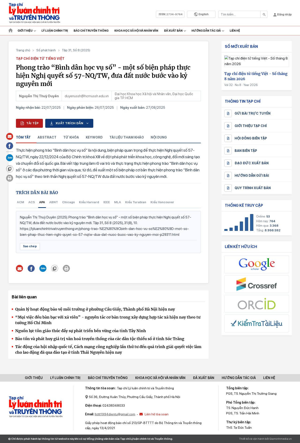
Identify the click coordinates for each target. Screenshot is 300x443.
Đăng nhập (284, 14)
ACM (20, 202)
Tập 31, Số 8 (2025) (76, 50)
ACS (31, 202)
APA (42, 202)
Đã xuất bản (173, 30)
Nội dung (159, 137)
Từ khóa (71, 137)
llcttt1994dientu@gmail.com (115, 414)
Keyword (94, 137)
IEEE (106, 202)
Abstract (47, 137)
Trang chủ (23, 50)
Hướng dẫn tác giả (206, 30)
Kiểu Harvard (89, 202)
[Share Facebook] (31, 268)
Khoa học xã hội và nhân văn (136, 30)
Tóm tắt (23, 137)
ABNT (53, 202)
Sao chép (30, 246)
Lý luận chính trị (54, 30)
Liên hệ (235, 30)
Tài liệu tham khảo (126, 137)
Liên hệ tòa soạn (156, 414)
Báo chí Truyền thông (91, 30)
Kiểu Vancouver (162, 202)
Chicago (68, 202)
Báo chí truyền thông (108, 378)
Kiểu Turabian (135, 202)
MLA (117, 202)
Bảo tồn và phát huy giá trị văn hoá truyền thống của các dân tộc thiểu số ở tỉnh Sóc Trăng (99, 338)
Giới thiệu (25, 30)
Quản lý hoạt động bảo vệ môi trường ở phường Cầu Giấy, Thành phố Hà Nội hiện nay (95, 309)
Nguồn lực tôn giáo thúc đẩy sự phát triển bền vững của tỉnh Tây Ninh (80, 330)
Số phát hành (46, 50)
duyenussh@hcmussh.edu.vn (87, 96)
